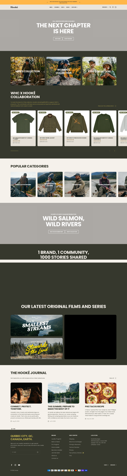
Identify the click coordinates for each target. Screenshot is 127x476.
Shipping (71, 439)
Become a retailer (57, 450)
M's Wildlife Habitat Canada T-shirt (22, 138)
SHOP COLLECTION (72, 231)
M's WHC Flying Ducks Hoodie (76, 138)
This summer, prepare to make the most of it (61, 407)
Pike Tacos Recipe (94, 406)
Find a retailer (56, 447)
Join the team (56, 453)
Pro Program (55, 444)
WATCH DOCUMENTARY (56, 231)
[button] (16, 141)
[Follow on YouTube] (19, 465)
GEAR (67, 7)
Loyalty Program (56, 439)
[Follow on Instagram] (15, 465)
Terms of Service (74, 447)
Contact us (55, 458)
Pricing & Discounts (74, 444)
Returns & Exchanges (75, 442)
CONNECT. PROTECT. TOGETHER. (21, 407)
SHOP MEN (58, 38)
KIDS (62, 7)
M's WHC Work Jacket (47, 138)
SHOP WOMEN (68, 38)
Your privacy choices (75, 453)
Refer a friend (56, 442)
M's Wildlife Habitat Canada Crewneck (103, 138)
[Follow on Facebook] (12, 465)
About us (54, 455)
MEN (51, 7)
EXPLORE (74, 7)
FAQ (70, 455)
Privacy (71, 450)
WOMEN (56, 7)
